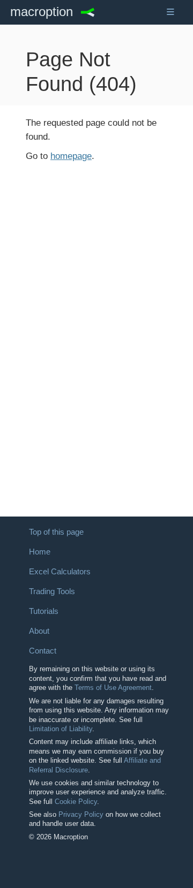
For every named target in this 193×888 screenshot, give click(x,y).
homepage (71, 155)
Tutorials (43, 611)
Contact (42, 651)
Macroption (41, 12)
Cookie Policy (76, 802)
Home (39, 552)
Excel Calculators (60, 571)
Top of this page (56, 532)
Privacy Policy (80, 814)
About (39, 631)
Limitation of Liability (60, 729)
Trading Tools (52, 591)
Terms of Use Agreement (113, 688)
